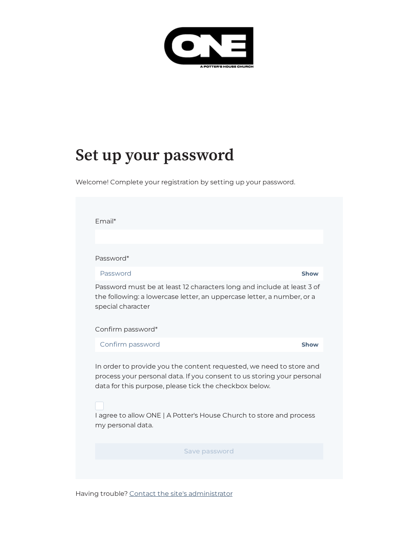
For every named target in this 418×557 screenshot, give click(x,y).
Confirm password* (126, 329)
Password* (112, 258)
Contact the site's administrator (181, 493)
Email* (105, 221)
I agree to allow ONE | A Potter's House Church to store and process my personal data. (205, 420)
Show (310, 273)
